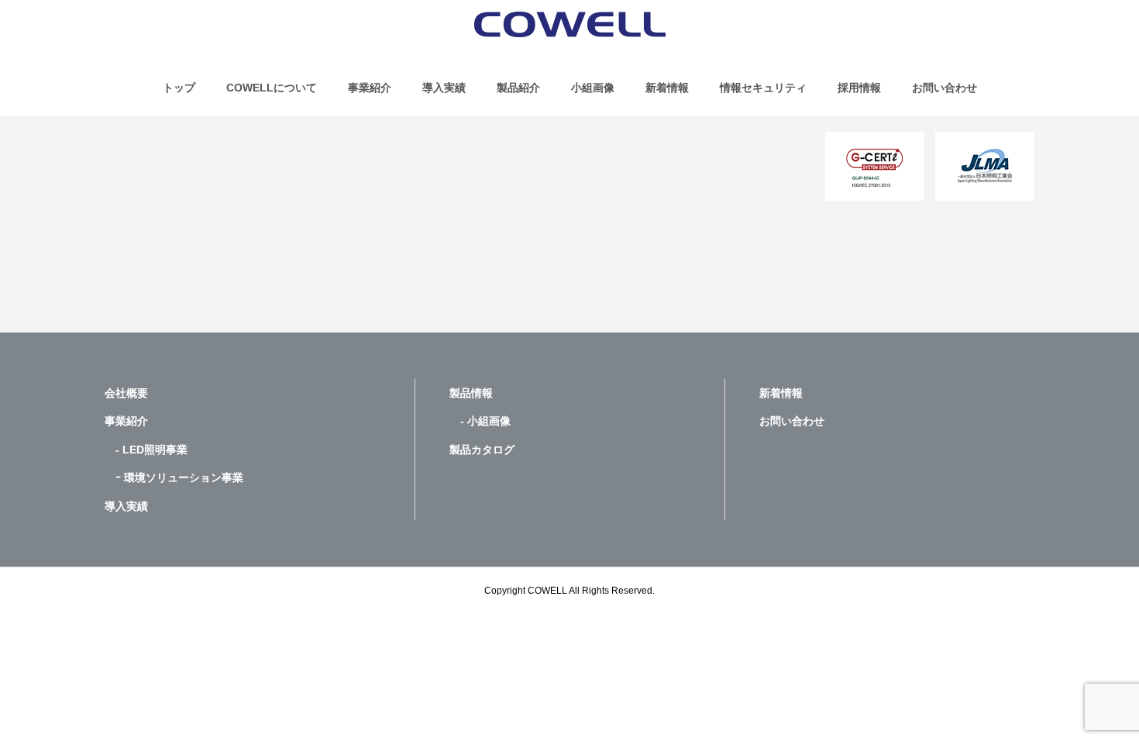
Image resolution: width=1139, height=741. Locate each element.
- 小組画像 (480, 421)
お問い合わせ (944, 87)
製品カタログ (481, 449)
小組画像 (592, 87)
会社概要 (126, 393)
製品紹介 (518, 87)
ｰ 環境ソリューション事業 (174, 477)
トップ (179, 87)
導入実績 (444, 87)
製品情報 (471, 393)
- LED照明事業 (146, 449)
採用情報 (859, 87)
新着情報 (667, 87)
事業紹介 (369, 87)
